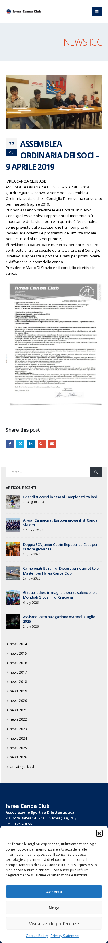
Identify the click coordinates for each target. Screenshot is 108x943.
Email (52, 444)
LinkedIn (31, 444)
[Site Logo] (24, 11)
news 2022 (18, 719)
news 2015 (18, 653)
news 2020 (18, 700)
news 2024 (18, 738)
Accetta (54, 892)
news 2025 (18, 747)
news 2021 (18, 710)
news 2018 (18, 681)
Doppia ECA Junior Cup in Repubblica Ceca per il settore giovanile (61, 547)
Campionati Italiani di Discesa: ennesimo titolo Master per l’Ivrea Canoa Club (60, 570)
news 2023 (18, 728)
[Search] (96, 472)
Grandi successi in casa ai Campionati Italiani (60, 496)
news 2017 (18, 672)
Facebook (10, 444)
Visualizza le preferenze (54, 923)
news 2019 (18, 691)
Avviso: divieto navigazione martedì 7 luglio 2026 (59, 619)
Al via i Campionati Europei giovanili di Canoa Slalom (60, 522)
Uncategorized (22, 766)
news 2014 (18, 643)
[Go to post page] (13, 501)
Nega (54, 907)
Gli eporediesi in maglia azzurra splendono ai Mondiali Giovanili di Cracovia (60, 595)
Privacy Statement (65, 935)
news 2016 (18, 662)
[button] (99, 833)
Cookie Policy (37, 935)
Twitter (20, 444)
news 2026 (18, 757)
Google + (42, 444)
